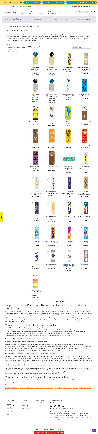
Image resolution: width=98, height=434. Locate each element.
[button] (96, 2)
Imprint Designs (25, 410)
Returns (23, 407)
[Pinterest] (59, 406)
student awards (37, 36)
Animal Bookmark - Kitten (52, 145)
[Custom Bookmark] (84, 256)
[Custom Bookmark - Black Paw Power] (52, 256)
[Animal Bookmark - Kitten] (52, 136)
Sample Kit (9, 408)
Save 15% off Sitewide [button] (32, 2)
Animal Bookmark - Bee (35, 121)
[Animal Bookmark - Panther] (84, 85)
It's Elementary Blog (77, 6)
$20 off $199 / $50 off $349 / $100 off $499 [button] (81, 2)
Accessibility (60, 429)
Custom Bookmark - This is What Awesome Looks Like (68, 218)
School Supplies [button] (41, 12)
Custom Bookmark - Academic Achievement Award (68, 193)
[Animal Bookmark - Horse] (35, 136)
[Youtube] (51, 406)
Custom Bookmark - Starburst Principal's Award (51, 218)
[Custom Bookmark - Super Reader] (35, 232)
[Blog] (63, 406)
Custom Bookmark (84, 266)
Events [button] (61, 11)
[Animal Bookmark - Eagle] (84, 113)
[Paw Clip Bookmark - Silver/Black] (35, 85)
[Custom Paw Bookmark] (68, 85)
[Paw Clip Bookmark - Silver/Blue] (52, 85)
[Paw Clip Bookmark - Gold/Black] (52, 59)
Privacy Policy (46, 429)
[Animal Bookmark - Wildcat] (35, 158)
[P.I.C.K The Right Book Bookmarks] (35, 281)
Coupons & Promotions (12, 410)
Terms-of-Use (38, 429)
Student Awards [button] (31, 12)
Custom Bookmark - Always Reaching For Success (35, 193)
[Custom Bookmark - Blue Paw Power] (68, 256)
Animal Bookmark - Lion (68, 145)
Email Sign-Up (39, 402)
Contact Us (24, 402)
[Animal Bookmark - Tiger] (84, 136)
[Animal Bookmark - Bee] (35, 113)
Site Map (53, 429)
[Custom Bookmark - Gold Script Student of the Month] (84, 59)
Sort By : (75, 47)
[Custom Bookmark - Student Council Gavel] (52, 183)
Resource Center (87, 6)
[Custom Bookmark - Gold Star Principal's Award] (52, 232)
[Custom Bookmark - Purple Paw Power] (35, 256)
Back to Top (60, 301)
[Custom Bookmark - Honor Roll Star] (68, 232)
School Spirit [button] (23, 12)
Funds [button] (68, 11)
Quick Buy (9, 414)
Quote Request (25, 408)
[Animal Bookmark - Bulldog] (52, 113)
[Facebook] (55, 406)
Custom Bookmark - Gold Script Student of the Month (84, 69)
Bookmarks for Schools (33, 26)
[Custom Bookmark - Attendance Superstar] (35, 207)
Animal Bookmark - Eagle (84, 121)
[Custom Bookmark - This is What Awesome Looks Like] (68, 207)
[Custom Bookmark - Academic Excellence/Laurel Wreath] (84, 183)
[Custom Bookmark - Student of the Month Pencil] (84, 158)
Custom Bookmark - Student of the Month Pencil (84, 168)
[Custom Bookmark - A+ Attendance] (84, 207)
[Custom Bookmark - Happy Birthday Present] (84, 232)
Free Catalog (10, 413)
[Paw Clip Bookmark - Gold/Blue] (35, 59)
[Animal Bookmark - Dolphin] (68, 113)
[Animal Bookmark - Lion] (68, 136)
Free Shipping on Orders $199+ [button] (53, 2)
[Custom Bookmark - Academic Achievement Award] (68, 183)
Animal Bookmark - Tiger (84, 145)
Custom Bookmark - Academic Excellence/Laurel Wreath (84, 193)
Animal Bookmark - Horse (35, 145)
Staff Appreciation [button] (52, 12)
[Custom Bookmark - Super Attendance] (68, 59)
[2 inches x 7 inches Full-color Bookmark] (68, 158)
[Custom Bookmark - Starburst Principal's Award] (52, 207)
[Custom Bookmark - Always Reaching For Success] (35, 183)
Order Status (24, 405)
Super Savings (10, 411)
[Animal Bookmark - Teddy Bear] (52, 158)
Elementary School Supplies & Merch (16, 26)
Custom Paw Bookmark (68, 95)
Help (22, 404)
